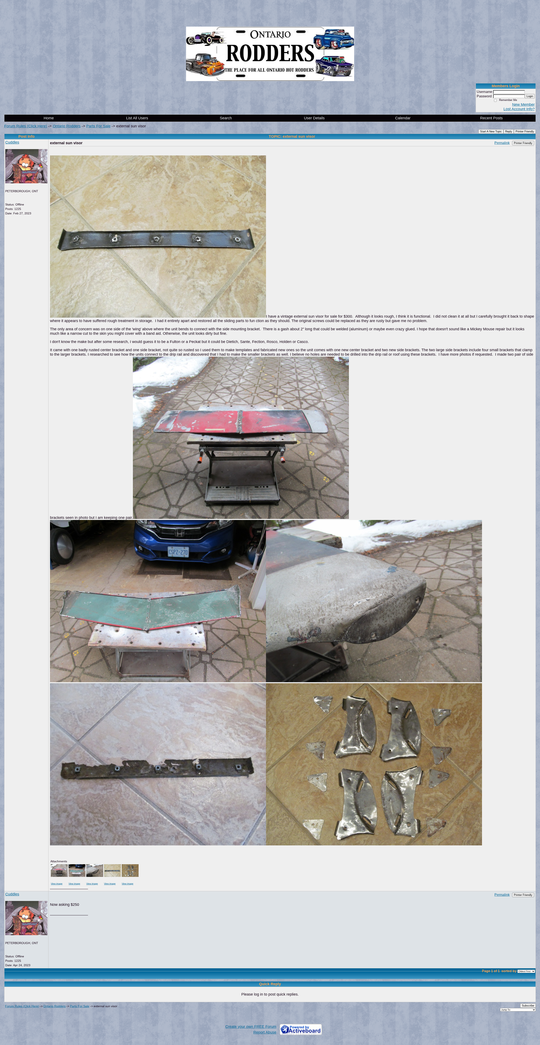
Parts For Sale (98, 126)
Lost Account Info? (519, 109)
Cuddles (12, 142)
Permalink (502, 143)
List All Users (137, 118)
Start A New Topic (491, 131)
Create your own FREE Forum (250, 1027)
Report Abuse (264, 1032)
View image (56, 883)
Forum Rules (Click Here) (25, 126)
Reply (508, 131)
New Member (523, 104)
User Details (314, 118)
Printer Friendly (525, 131)
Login (529, 96)
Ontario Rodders (67, 126)
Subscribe (528, 1005)
